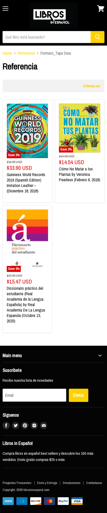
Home (7, 53)
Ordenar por (91, 86)
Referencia (26, 53)
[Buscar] (97, 37)
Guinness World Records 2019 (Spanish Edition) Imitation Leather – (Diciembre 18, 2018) (26, 183)
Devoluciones (72, 483)
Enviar (78, 395)
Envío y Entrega (47, 483)
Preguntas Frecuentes (17, 483)
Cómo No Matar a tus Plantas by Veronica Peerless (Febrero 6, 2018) (79, 174)
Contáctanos (94, 483)
